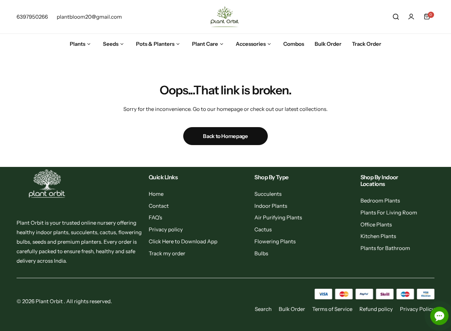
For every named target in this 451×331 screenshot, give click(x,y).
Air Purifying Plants (278, 217)
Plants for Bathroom (385, 248)
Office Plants (376, 224)
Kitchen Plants (378, 236)
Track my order (167, 253)
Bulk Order (292, 309)
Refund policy (376, 309)
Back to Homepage (225, 136)
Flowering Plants (275, 241)
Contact (159, 205)
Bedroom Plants (380, 200)
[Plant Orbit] (225, 16)
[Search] (395, 16)
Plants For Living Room (388, 212)
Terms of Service (332, 309)
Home (156, 194)
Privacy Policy (417, 309)
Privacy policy (166, 229)
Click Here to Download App (183, 241)
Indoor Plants (270, 205)
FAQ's (155, 217)
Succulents (268, 194)
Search (263, 309)
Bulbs (261, 253)
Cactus (263, 229)
